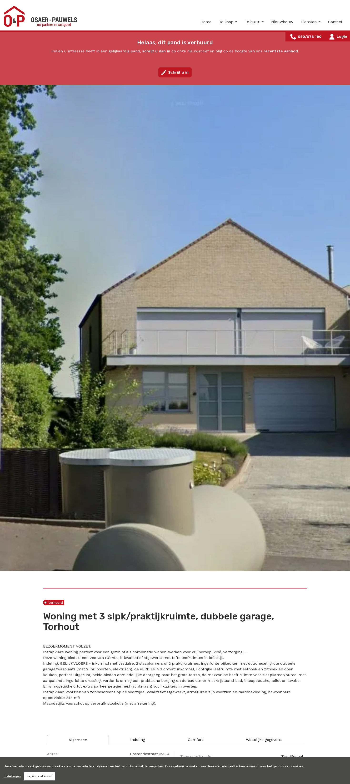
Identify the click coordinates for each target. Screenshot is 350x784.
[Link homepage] (42, 16)
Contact (335, 22)
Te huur (253, 22)
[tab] (78, 740)
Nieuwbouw (282, 22)
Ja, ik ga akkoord (39, 776)
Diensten (309, 22)
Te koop (227, 22)
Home (205, 22)
